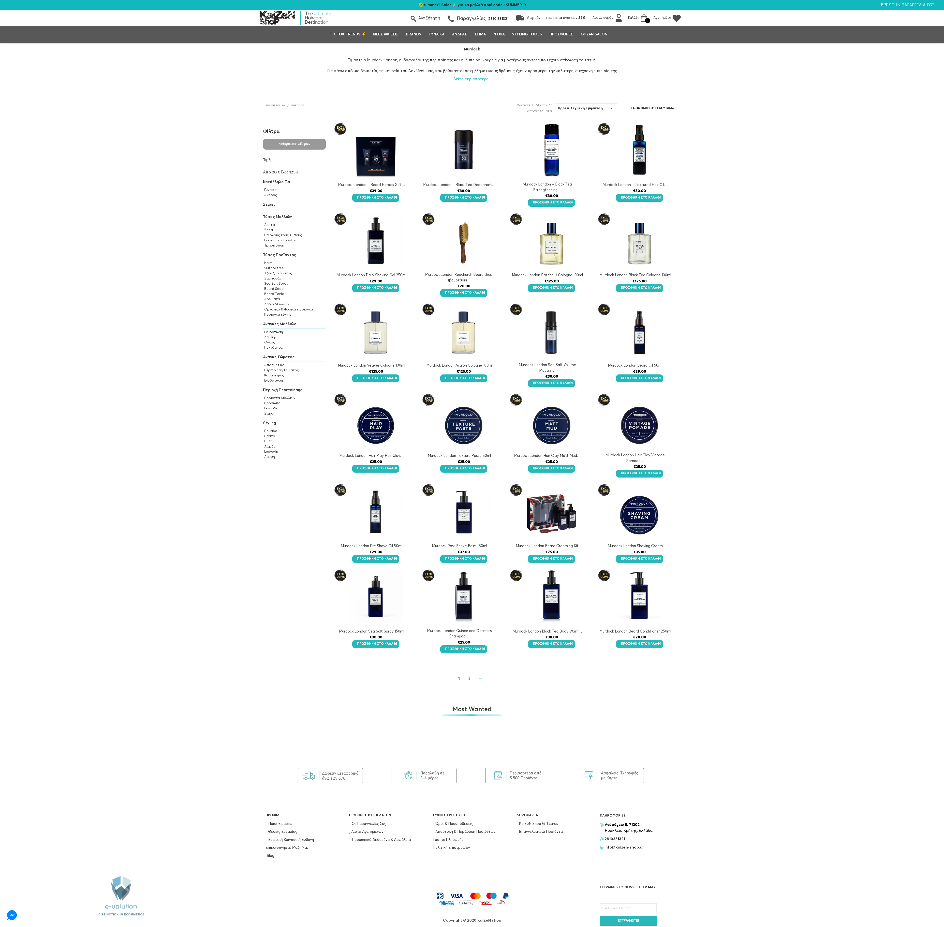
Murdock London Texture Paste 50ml (459, 456)
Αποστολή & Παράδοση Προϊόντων (464, 832)
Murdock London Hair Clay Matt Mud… (547, 456)
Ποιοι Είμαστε (279, 824)
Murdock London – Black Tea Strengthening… (547, 187)
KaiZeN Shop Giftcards (538, 824)
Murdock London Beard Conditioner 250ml (635, 631)
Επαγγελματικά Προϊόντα (540, 832)
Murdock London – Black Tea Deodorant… (459, 185)
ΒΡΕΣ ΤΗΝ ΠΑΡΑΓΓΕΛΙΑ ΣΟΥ (907, 5)
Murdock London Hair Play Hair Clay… (371, 456)
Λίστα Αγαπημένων (367, 832)
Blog (270, 856)
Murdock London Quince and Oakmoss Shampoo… (459, 633)
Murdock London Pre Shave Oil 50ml (371, 546)
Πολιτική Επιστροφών (451, 848)
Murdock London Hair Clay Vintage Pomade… (635, 458)
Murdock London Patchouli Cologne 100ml (547, 275)
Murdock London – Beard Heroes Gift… (371, 185)
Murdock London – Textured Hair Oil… (635, 185)
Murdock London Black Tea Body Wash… (547, 631)
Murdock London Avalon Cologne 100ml (459, 365)
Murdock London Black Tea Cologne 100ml (635, 275)
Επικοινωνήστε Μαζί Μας (287, 848)
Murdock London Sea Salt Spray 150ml (371, 631)
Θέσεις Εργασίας (282, 832)
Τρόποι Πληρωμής (448, 840)
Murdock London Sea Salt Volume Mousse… (547, 367)
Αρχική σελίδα (275, 105)
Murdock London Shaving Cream (635, 546)
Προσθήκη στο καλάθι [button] (377, 197)
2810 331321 (498, 19)
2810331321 (614, 839)
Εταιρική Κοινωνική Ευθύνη (290, 840)
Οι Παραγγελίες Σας (368, 824)
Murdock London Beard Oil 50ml (635, 365)
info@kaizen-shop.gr (624, 847)
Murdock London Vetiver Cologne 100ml (371, 365)
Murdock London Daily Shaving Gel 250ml (371, 275)
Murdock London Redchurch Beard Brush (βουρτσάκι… (459, 277)
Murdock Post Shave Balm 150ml (459, 546)
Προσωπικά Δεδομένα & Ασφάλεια (381, 840)
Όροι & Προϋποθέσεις (453, 824)
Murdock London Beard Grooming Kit (547, 546)
